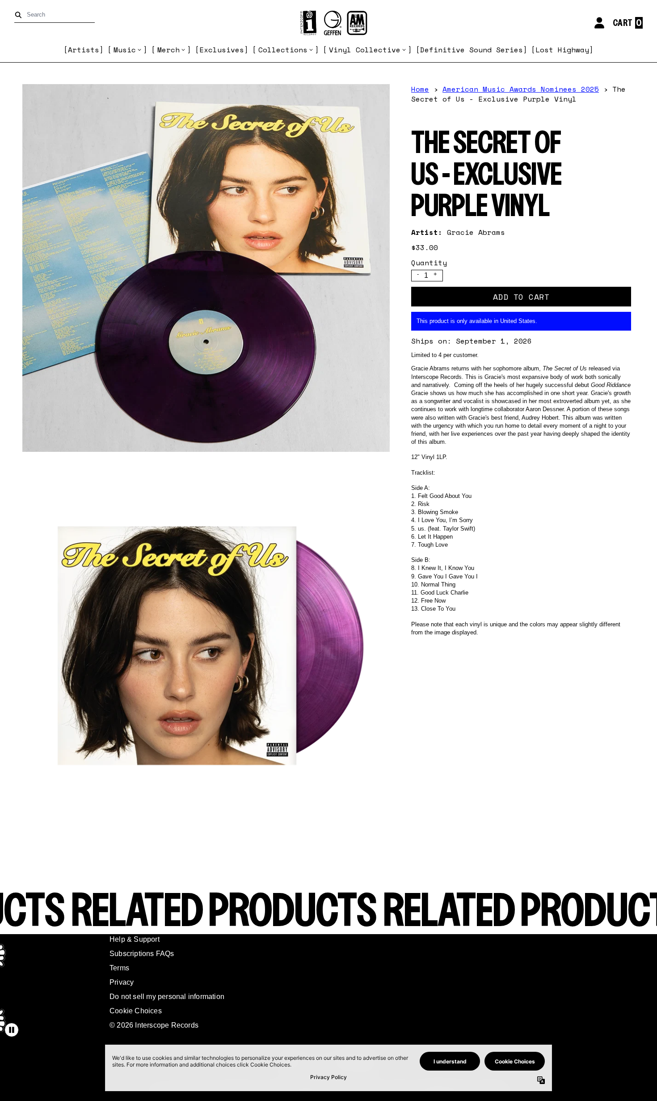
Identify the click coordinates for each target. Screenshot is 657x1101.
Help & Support (135, 939)
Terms (119, 968)
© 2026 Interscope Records (154, 1025)
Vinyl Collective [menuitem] (364, 49)
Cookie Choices (136, 1011)
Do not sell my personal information (167, 996)
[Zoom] (206, 268)
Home (420, 89)
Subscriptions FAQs (142, 953)
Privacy (122, 982)
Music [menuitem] (125, 49)
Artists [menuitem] (83, 49)
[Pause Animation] (11, 1030)
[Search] (19, 15)
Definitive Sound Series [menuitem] (471, 49)
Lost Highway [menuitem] (562, 49)
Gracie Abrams (476, 232)
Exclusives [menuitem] (221, 49)
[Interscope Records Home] (328, 23)
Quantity (429, 263)
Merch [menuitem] (168, 49)
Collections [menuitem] (282, 49)
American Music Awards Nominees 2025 (520, 89)
